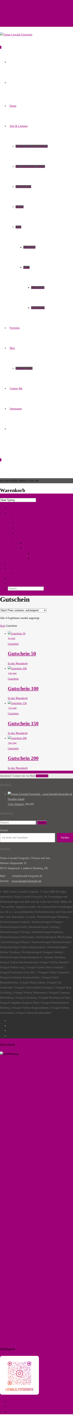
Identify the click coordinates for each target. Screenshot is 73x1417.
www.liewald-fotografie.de (26, 881)
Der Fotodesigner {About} (30, 166)
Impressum (16, 408)
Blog (12, 348)
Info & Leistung (19, 126)
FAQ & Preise (23, 186)
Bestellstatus (38, 307)
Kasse (26, 267)
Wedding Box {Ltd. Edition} (32, 146)
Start (2, 625)
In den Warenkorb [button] (18, 663)
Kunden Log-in (24, 368)
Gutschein (13, 643)
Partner (20, 206)
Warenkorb (29, 247)
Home (13, 105)
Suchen (4, 830)
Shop (18, 227)
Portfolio (15, 327)
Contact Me (16, 388)
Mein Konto (37, 287)
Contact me (42, 775)
